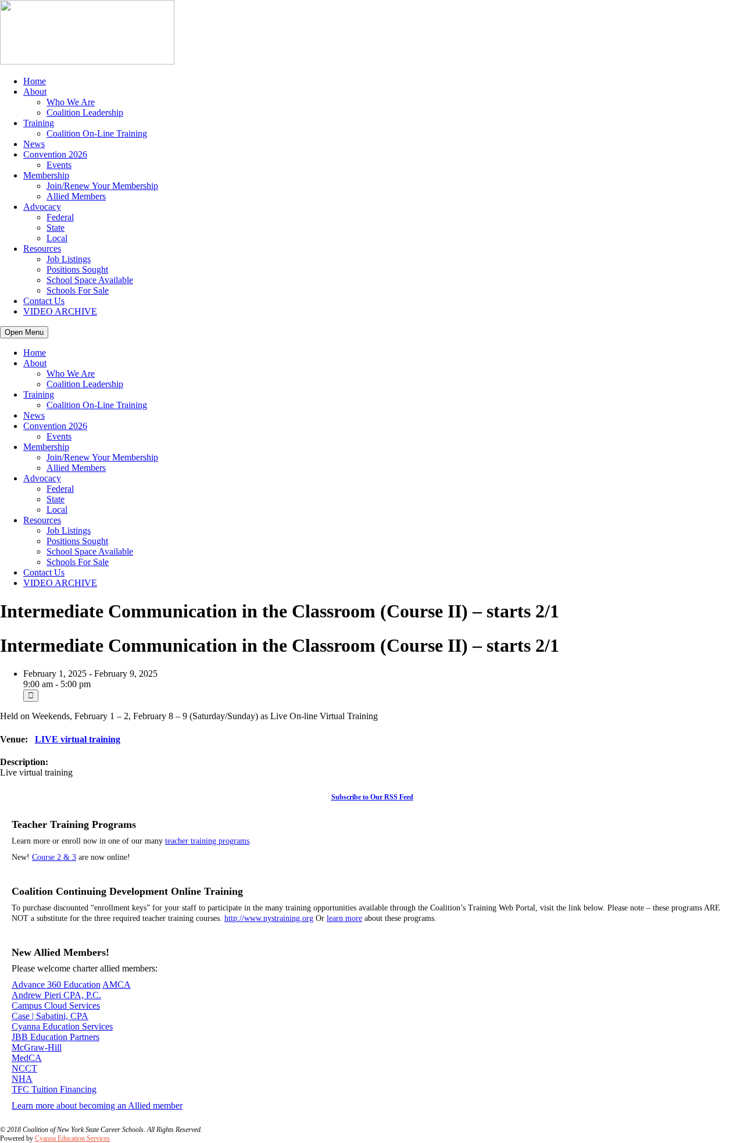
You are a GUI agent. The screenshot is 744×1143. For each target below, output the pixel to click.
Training (38, 123)
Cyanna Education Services (62, 1026)
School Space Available (89, 280)
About (34, 92)
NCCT (24, 1068)
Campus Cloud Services (56, 1005)
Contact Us (44, 301)
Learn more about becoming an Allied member (97, 1105)
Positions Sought (77, 269)
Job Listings (68, 259)
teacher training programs (207, 841)
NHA (22, 1079)
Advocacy (42, 207)
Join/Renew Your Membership (102, 186)
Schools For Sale (77, 290)
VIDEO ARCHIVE (60, 311)
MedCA (27, 1058)
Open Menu (24, 332)
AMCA (116, 985)
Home (34, 81)
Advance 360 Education (56, 985)
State (55, 228)
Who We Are (70, 102)
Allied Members (76, 196)
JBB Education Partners (55, 1037)
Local (56, 238)
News (34, 144)
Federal (60, 217)
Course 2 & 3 (54, 857)
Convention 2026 (55, 154)
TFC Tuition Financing (54, 1089)
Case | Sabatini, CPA (50, 1016)
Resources (42, 248)
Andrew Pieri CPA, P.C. (56, 995)
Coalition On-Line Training (96, 133)
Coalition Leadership (84, 112)
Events (58, 165)
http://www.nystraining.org (268, 918)
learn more (344, 918)
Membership (46, 175)
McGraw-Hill (37, 1047)
